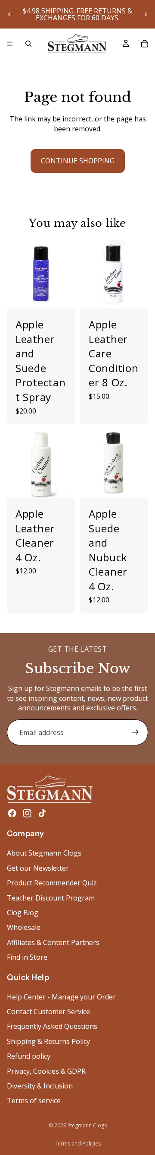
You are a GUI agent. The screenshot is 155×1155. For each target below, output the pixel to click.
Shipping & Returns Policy (48, 1041)
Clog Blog (22, 912)
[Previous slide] (9, 14)
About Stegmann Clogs (44, 853)
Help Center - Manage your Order (61, 997)
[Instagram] (27, 813)
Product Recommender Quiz (52, 883)
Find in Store (27, 957)
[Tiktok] (42, 813)
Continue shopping (78, 160)
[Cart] (144, 43)
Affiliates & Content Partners (53, 942)
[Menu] (10, 44)
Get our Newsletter (38, 868)
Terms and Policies (78, 1143)
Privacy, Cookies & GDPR (46, 1071)
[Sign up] (135, 732)
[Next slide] (145, 14)
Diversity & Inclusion (40, 1086)
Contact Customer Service (48, 1011)
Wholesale (23, 927)
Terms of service (34, 1101)
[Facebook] (12, 813)
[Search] (28, 43)
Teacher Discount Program (51, 898)
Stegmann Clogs (87, 1125)
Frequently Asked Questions (52, 1026)
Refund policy (28, 1056)
